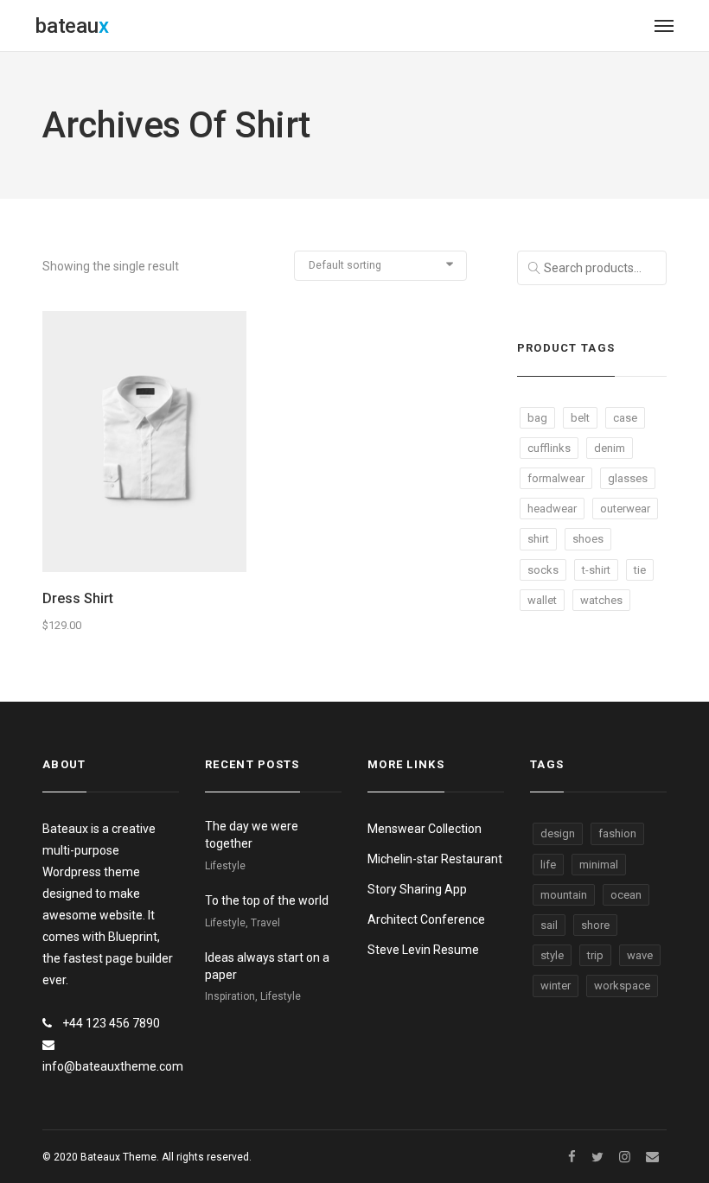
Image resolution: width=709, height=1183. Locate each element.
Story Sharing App (417, 889)
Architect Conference (426, 919)
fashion (617, 833)
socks (543, 569)
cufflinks (549, 448)
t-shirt (596, 569)
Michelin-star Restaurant (434, 859)
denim (609, 448)
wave (640, 955)
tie (640, 569)
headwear (552, 508)
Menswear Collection (424, 829)
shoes (588, 538)
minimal (598, 864)
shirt (538, 538)
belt (580, 417)
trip (595, 955)
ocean (626, 894)
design (557, 833)
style (552, 955)
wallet (542, 600)
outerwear (625, 508)
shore (595, 925)
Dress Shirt (77, 598)
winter (555, 985)
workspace (622, 985)
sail (549, 925)
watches (601, 600)
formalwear (555, 478)
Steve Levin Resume (423, 950)
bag (537, 417)
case (625, 417)
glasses (628, 478)
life (548, 864)
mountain (563, 894)
